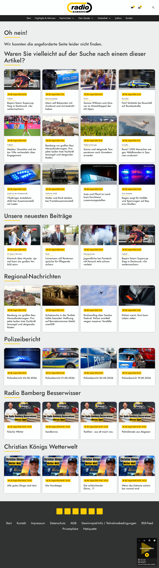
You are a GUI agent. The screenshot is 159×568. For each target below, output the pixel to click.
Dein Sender (84, 18)
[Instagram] (16, 7)
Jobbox (118, 18)
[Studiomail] (26, 7)
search (153, 7)
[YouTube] (21, 7)
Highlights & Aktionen (45, 18)
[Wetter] (146, 7)
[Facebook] (11, 7)
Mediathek (103, 18)
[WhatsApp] (6, 7)
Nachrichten (65, 18)
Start (29, 18)
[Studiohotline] (31, 7)
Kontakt (129, 18)
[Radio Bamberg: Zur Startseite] (79, 8)
